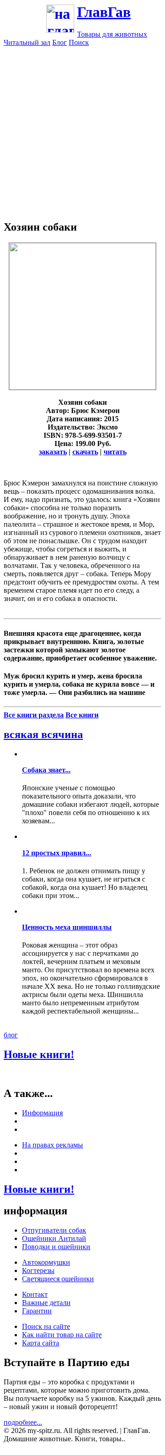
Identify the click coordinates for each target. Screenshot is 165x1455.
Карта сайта (40, 1343)
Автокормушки (46, 1262)
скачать (85, 452)
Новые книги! (39, 1054)
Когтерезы (38, 1270)
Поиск (79, 42)
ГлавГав (104, 12)
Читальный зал (27, 42)
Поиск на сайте (46, 1326)
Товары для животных (112, 34)
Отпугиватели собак (54, 1230)
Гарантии (37, 1311)
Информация (42, 1113)
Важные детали (46, 1302)
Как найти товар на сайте (62, 1335)
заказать (53, 452)
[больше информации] (82, 387)
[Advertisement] (82, 129)
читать (115, 452)
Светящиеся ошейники (58, 1279)
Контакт (35, 1294)
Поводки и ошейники (56, 1247)
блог (11, 1035)
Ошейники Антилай (54, 1238)
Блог (59, 42)
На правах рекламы (52, 1145)
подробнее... (23, 1422)
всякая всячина (43, 734)
